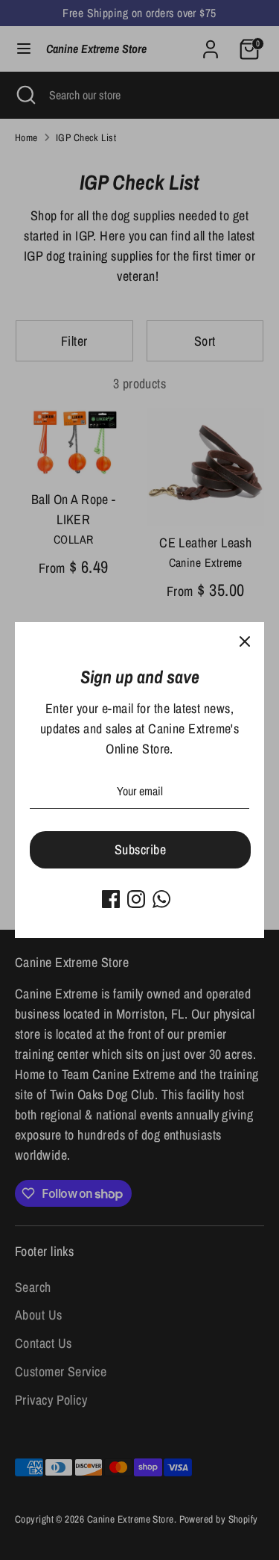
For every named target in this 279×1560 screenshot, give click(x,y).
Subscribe (140, 849)
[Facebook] (111, 899)
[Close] (244, 641)
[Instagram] (136, 899)
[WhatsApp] (161, 899)
